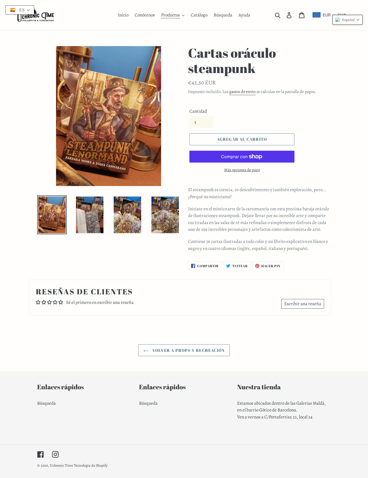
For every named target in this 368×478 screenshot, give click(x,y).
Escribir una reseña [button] (302, 304)
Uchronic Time (61, 465)
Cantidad (198, 111)
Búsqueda (46, 403)
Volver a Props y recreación (188, 350)
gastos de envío (242, 92)
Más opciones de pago (242, 170)
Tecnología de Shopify (90, 465)
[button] (347, 20)
